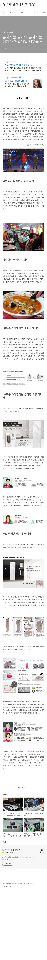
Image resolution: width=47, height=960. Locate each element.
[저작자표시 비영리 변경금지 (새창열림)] (27, 787)
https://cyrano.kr (11, 78)
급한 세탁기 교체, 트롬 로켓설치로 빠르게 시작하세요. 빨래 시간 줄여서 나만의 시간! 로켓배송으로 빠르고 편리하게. (23, 69)
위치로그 (34, 12)
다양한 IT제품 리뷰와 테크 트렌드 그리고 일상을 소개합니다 (18, 858)
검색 (37, 4)
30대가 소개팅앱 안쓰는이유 (17, 80)
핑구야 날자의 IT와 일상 (19, 4)
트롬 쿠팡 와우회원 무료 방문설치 (19, 65)
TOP (42, 884)
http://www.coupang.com (14, 62)
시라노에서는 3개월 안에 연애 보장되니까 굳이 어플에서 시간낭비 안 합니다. (17, 84)
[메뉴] (42, 4)
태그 (11, 12)
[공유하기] (10, 787)
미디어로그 (22, 12)
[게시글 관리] (12, 787)
